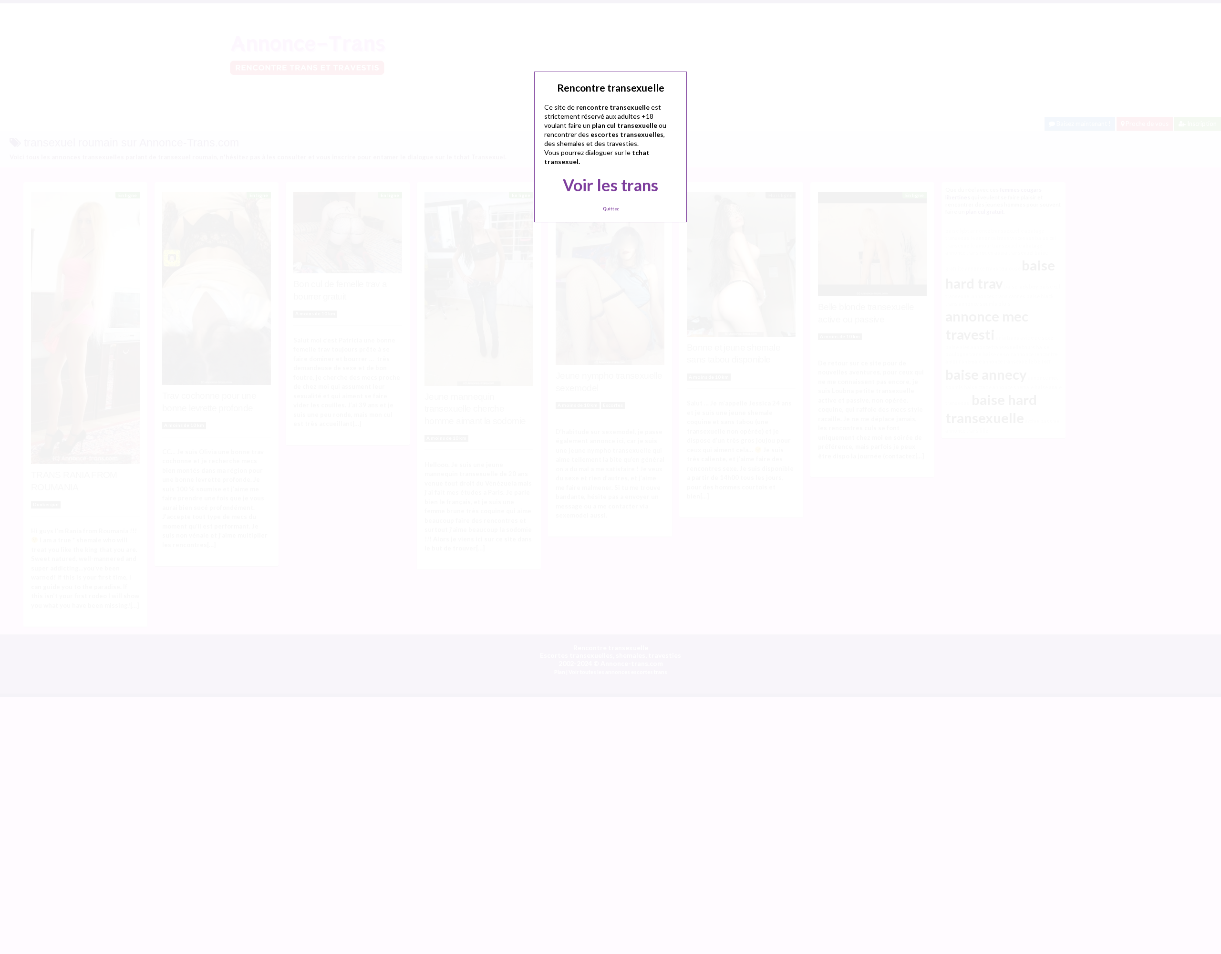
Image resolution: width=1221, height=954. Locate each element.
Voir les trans (610, 185)
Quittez (611, 208)
